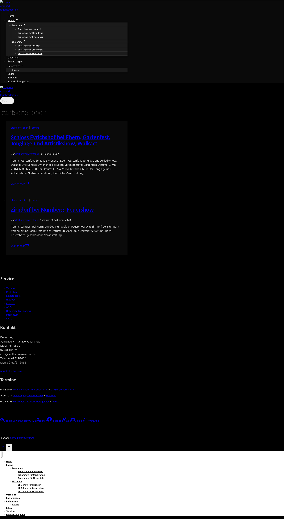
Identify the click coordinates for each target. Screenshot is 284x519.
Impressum (12, 314)
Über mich (13, 57)
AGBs (9, 307)
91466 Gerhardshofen (63, 389)
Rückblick (11, 292)
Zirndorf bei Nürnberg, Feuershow (52, 210)
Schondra (51, 395)
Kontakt (10, 303)
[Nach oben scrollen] (3, 448)
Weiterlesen (20, 184)
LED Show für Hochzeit (29, 45)
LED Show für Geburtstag (30, 49)
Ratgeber (11, 299)
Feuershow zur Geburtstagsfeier (31, 401)
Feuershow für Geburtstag (30, 33)
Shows (9, 465)
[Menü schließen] (1, 454)
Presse (15, 70)
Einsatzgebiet (13, 295)
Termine (12, 77)
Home (11, 15)
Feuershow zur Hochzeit (29, 29)
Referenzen (12, 501)
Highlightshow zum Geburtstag (30, 389)
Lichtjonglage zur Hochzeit (28, 395)
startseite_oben (19, 127)
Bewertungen (15, 61)
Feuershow (17, 468)
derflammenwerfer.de (27, 153)
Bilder (11, 73)
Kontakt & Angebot (18, 81)
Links (9, 318)
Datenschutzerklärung (18, 311)
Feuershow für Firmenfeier (30, 37)
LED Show (17, 481)
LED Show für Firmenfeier (30, 53)
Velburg (56, 401)
